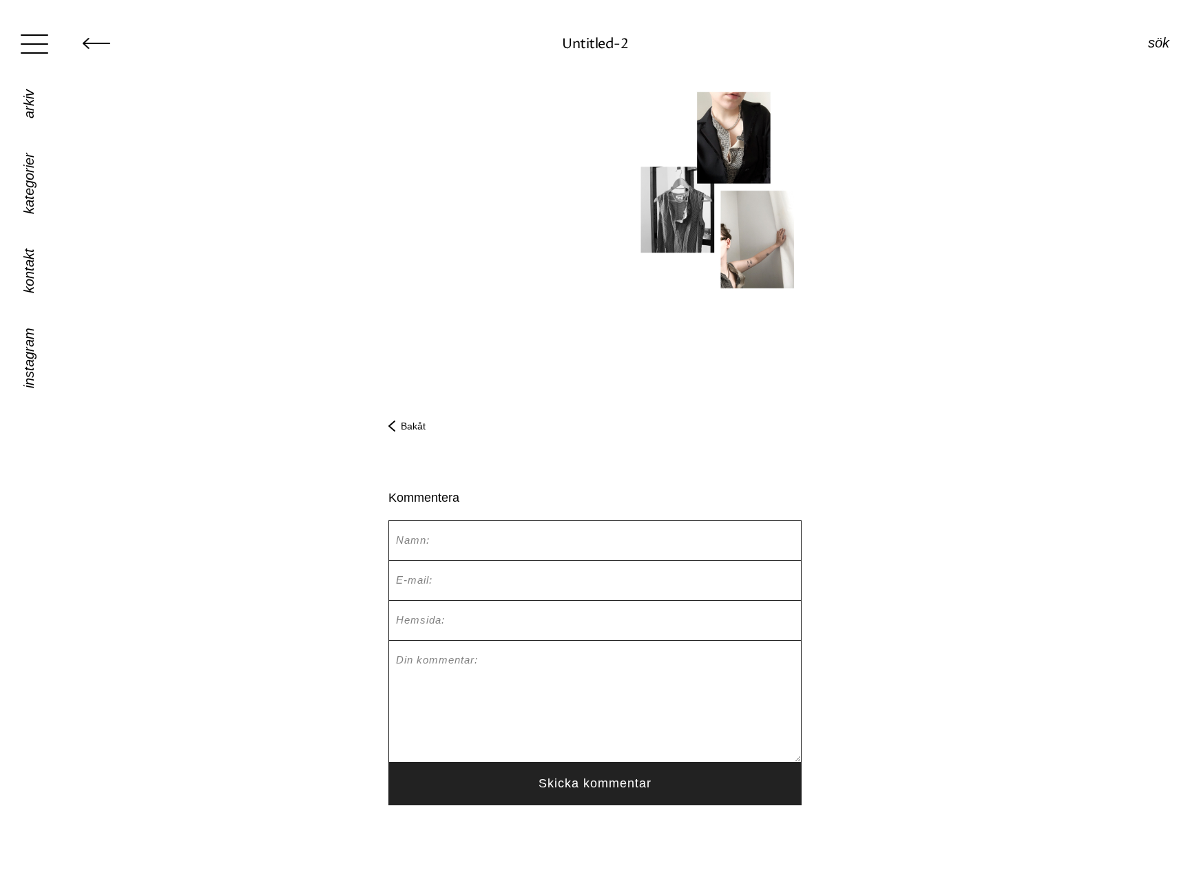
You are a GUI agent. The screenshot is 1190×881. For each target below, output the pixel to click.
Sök (1158, 42)
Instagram (28, 358)
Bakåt (413, 426)
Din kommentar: (437, 660)
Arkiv (28, 103)
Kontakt (28, 270)
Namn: (413, 540)
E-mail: (414, 580)
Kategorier (28, 183)
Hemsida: (420, 620)
